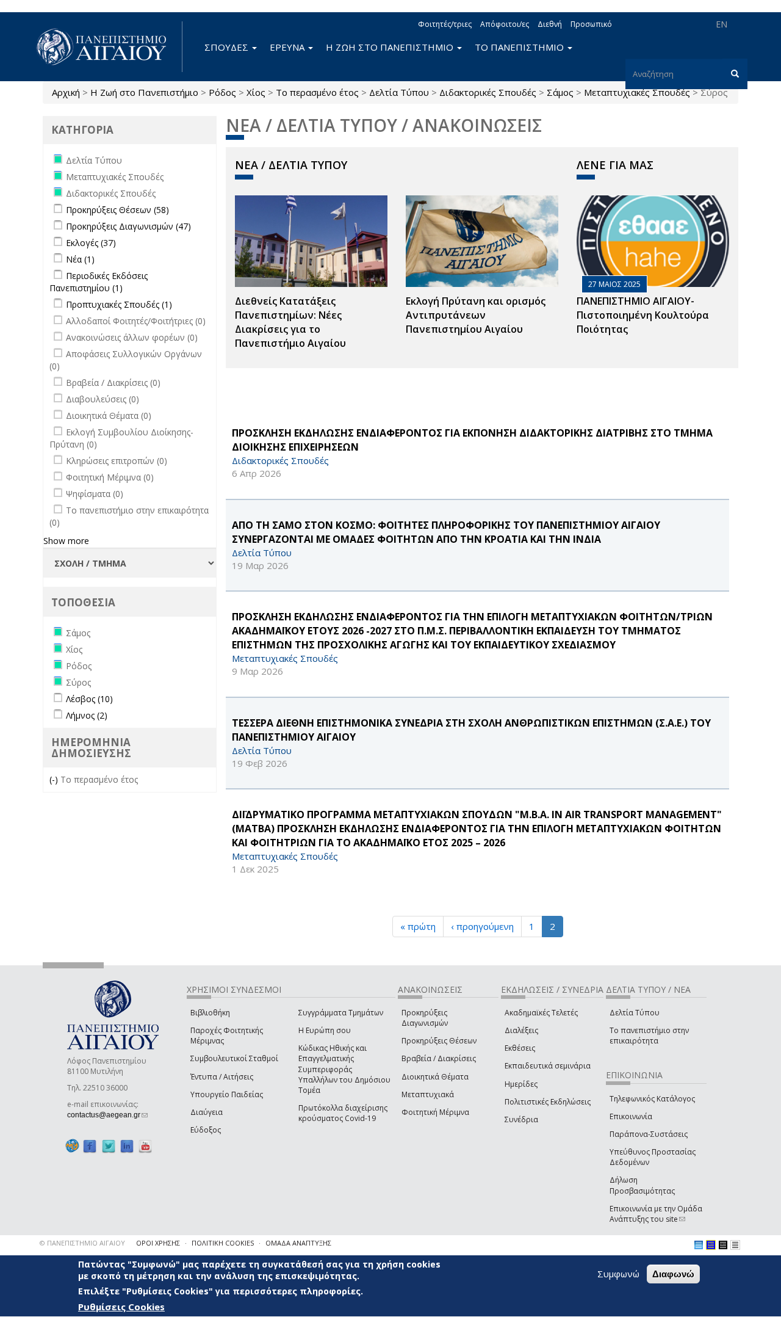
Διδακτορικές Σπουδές (487, 92)
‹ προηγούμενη (482, 926)
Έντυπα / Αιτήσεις (221, 1077)
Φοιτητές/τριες (445, 24)
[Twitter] (108, 1146)
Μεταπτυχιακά (427, 1094)
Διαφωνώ (673, 1274)
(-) (54, 779)
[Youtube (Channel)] (145, 1146)
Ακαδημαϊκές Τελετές (541, 1012)
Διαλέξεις (521, 1030)
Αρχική (66, 92)
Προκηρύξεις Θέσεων (439, 1041)
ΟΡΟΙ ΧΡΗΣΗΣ (158, 1242)
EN (721, 24)
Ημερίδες (521, 1084)
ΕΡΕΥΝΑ (288, 47)
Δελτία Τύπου (399, 92)
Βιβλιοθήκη (210, 1012)
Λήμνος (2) (86, 715)
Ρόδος (222, 92)
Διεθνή (550, 24)
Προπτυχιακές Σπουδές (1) (119, 304)
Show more (66, 540)
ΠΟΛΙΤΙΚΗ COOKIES (223, 1242)
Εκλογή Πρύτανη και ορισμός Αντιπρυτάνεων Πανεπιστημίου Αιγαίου (475, 315)
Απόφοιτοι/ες (504, 24)
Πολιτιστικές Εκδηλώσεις (548, 1102)
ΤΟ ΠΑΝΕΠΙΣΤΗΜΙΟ (520, 47)
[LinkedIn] (127, 1146)
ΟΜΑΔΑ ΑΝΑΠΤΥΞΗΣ (298, 1242)
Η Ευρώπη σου (324, 1030)
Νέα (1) (80, 259)
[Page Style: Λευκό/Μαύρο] (723, 1245)
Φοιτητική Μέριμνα (435, 1112)
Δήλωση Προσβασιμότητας (642, 1185)
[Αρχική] (108, 46)
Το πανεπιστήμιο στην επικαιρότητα (649, 1035)
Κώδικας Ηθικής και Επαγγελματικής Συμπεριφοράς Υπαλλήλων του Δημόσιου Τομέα (344, 1069)
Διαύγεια (206, 1112)
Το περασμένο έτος (317, 92)
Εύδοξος (205, 1130)
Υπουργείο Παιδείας (226, 1094)
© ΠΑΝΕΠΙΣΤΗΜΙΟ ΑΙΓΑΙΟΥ (82, 1242)
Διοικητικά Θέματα (435, 1077)
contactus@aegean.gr (107, 1115)
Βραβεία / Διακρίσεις (438, 1058)
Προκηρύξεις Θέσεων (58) (117, 210)
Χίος (256, 92)
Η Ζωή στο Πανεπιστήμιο (144, 92)
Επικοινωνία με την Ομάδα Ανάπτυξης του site (656, 1213)
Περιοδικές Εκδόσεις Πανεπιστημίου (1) (98, 282)
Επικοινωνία (631, 1116)
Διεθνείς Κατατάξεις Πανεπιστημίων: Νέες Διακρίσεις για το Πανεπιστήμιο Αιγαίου (290, 322)
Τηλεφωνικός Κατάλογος (652, 1099)
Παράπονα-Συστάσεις (649, 1134)
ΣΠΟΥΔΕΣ (227, 47)
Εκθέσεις (520, 1048)
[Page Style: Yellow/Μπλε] (711, 1245)
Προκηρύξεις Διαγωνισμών (424, 1017)
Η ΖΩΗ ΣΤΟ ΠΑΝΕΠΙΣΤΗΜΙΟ (391, 47)
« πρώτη (418, 926)
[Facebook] (89, 1146)
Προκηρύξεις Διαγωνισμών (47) (128, 226)
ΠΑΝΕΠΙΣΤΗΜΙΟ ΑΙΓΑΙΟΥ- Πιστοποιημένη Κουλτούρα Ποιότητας (643, 315)
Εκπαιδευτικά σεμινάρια (548, 1066)
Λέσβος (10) (89, 699)
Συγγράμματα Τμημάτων (340, 1012)
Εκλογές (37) (91, 243)
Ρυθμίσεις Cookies (121, 1307)
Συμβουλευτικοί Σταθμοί (234, 1058)
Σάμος (560, 92)
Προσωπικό (591, 24)
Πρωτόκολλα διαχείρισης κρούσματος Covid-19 (342, 1113)
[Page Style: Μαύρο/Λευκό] (735, 1245)
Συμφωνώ (618, 1274)
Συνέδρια (521, 1119)
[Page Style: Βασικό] (699, 1245)
